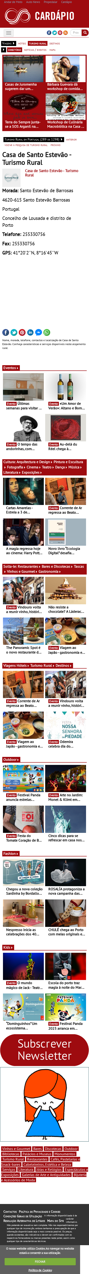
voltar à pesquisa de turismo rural (26, 145)
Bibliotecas (10, 1154)
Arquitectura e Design (33, 461)
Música (73, 467)
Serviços (8, 1169)
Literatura (10, 472)
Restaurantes (28, 566)
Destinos (62, 665)
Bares (37, 1148)
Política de (40, 1270)
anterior (71, 139)
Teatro (47, 467)
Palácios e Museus (37, 1154)
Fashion (9, 853)
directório (14, 50)
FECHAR (40, 1261)
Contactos (10, 1211)
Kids (6, 947)
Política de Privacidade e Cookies (39, 1211)
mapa (52, 50)
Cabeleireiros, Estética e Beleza (47, 1164)
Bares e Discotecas (56, 566)
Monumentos (65, 1154)
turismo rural (37, 43)
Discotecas (53, 1148)
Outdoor (9, 759)
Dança (60, 467)
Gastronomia (48, 571)
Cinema (32, 467)
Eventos (9, 367)
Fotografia (15, 467)
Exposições (30, 472)
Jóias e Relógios (49, 1169)
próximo (55, 145)
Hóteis (22, 665)
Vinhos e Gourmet (21, 571)
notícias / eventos (35, 50)
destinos (55, 43)
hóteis (22, 43)
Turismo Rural (41, 665)
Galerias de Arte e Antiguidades (46, 1174)
